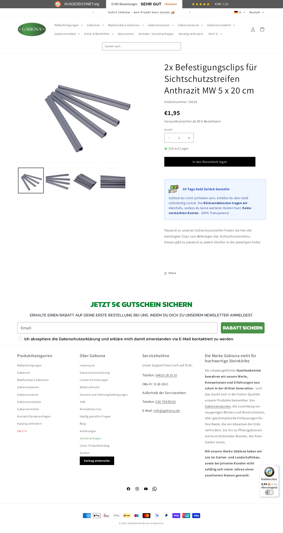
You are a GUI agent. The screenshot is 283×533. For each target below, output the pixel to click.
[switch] (269, 492)
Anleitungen (88, 431)
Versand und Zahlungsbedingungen (104, 394)
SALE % (22, 431)
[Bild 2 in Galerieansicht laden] (58, 180)
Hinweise (170, 4)
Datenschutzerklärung (95, 372)
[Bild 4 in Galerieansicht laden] (113, 180)
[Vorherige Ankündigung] (93, 12)
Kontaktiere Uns (91, 409)
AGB (82, 402)
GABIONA (132, 523)
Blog (83, 423)
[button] (68, 25)
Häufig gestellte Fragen (95, 416)
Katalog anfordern (29, 423)
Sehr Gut (151, 4)
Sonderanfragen (90, 438)
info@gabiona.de (167, 410)
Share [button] (172, 273)
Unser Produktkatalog (95, 445)
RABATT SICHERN (242, 327)
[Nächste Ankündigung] (189, 12)
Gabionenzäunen (218, 406)
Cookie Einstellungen (94, 380)
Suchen (85, 453)
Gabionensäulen (28, 387)
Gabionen (23, 372)
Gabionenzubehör (29, 402)
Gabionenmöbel (28, 409)
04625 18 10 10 (166, 375)
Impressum (87, 365)
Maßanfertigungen (29, 365)
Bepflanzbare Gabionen (33, 380)
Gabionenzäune (27, 394)
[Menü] (276, 467)
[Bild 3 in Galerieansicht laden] (85, 180)
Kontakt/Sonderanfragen (34, 416)
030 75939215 (166, 401)
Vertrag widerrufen (97, 461)
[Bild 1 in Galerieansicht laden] (31, 180)
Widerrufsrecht (90, 387)
